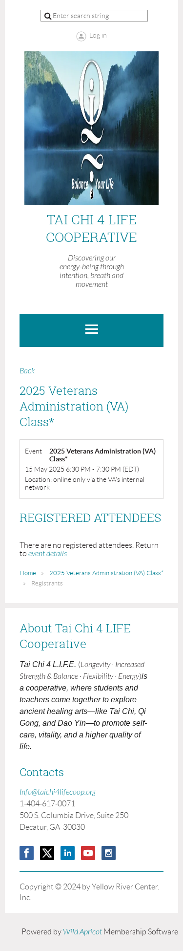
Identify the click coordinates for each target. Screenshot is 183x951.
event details (47, 553)
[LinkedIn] (68, 853)
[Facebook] (27, 853)
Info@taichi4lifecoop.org (58, 792)
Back (27, 371)
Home (28, 573)
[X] (47, 853)
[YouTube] (88, 853)
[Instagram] (109, 853)
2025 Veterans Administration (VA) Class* (106, 573)
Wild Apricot (82, 932)
